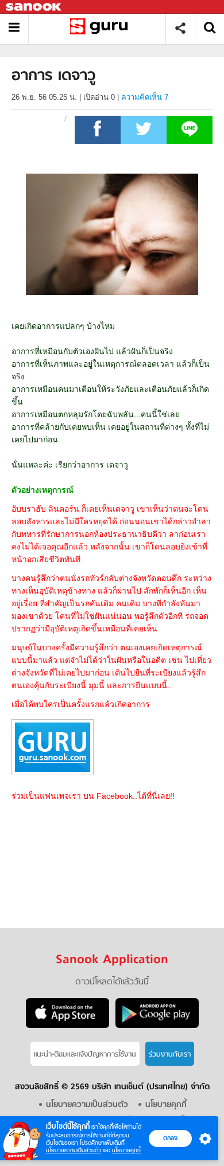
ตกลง (170, 1137)
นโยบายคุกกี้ (126, 1150)
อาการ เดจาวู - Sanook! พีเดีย (101, 28)
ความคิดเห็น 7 (144, 97)
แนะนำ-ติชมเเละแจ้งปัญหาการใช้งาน (85, 1055)
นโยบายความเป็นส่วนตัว (73, 1150)
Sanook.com (34, 7)
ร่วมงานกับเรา (170, 1055)
